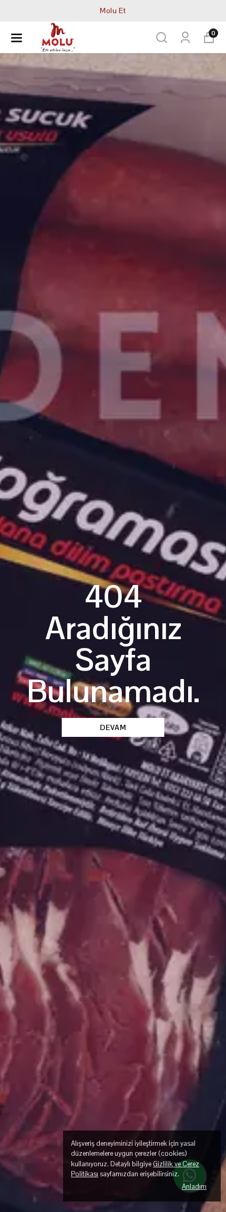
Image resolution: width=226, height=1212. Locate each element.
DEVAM (113, 727)
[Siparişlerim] (185, 37)
